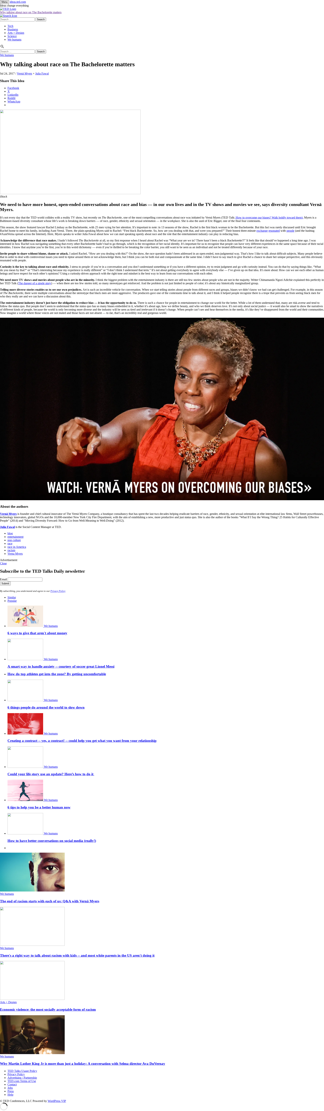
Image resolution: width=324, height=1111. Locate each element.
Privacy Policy (57, 591)
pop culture (14, 540)
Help (10, 1094)
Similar (12, 597)
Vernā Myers (24, 73)
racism (11, 550)
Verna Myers (15, 553)
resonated (274, 230)
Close (3, 563)
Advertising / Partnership (22, 1077)
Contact (12, 1084)
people (290, 230)
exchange (262, 230)
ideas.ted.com (18, 1)
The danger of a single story (34, 283)
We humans (14, 39)
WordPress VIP (57, 1101)
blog (10, 533)
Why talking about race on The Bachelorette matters (31, 12)
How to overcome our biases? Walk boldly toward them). (269, 217)
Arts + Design (16, 32)
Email (3, 579)
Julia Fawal (42, 73)
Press (11, 1091)
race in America (17, 546)
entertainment (15, 536)
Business (13, 29)
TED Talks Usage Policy (22, 1071)
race (10, 543)
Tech (10, 26)
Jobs (10, 1087)
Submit (5, 583)
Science (12, 36)
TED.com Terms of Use (22, 1081)
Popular (12, 600)
